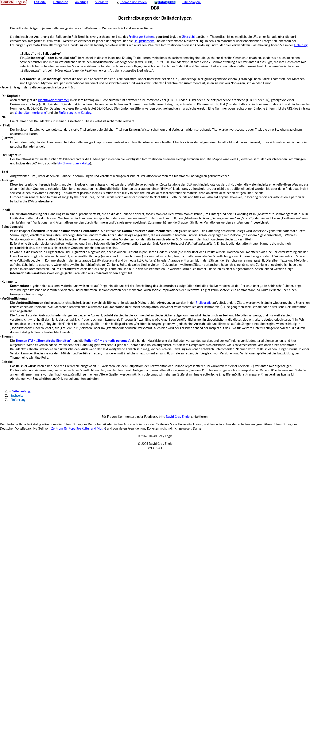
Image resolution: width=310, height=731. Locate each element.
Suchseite (101, 2)
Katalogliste (166, 2)
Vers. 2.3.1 (155, 448)
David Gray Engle (178, 417)
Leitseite (40, 2)
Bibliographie (191, 2)
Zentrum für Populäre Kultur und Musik (78, 428)
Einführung (60, 2)
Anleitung (81, 2)
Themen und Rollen (133, 2)
